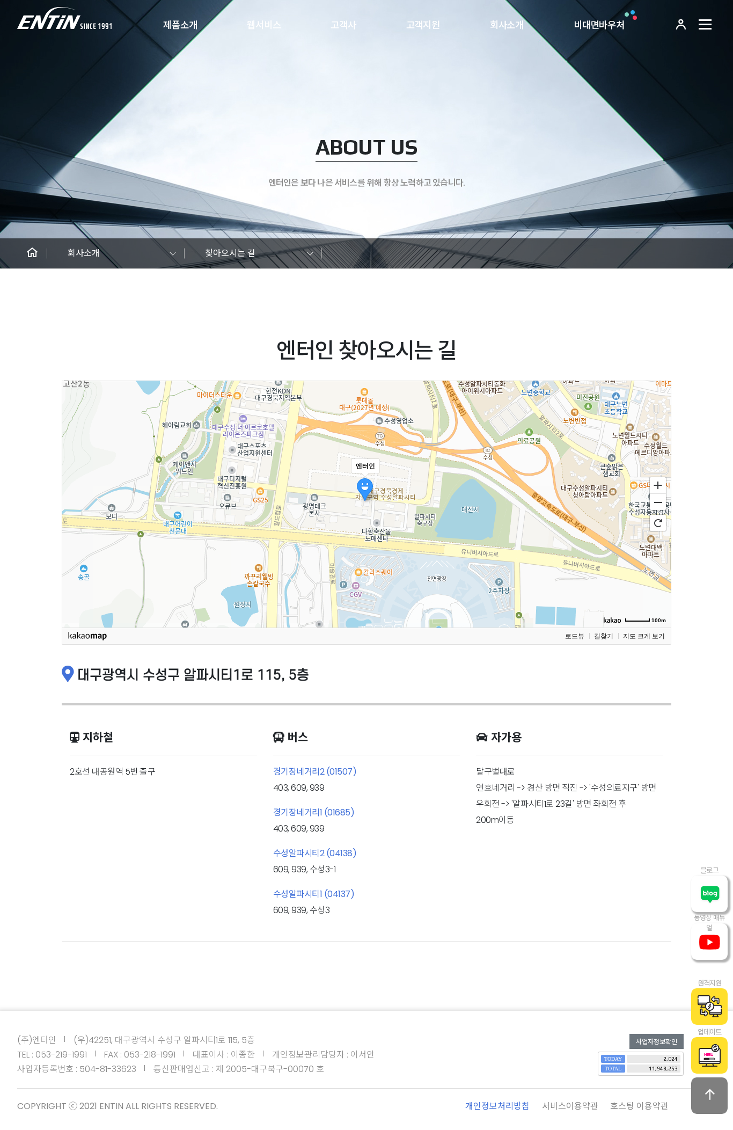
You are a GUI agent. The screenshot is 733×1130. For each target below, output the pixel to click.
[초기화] (658, 523)
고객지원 (423, 25)
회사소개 (507, 25)
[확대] (658, 484)
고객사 (343, 25)
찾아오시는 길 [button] (230, 253)
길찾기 (603, 636)
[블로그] (709, 894)
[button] (32, 253)
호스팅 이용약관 (639, 1106)
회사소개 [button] (84, 253)
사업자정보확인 (656, 1041)
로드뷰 (574, 636)
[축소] (658, 502)
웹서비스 (264, 25)
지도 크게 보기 (644, 636)
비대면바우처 (599, 25)
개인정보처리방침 (497, 1106)
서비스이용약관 (570, 1106)
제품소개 (180, 25)
